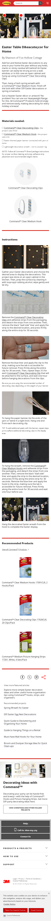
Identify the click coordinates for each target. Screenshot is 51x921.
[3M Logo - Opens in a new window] (7, 3)
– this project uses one (24, 135)
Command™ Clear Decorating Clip (24, 373)
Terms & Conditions (33, 879)
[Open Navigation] (47, 3)
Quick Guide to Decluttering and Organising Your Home (20, 722)
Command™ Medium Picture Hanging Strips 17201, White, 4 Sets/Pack (24, 658)
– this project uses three (22, 129)
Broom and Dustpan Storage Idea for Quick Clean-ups (25, 745)
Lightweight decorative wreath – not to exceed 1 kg (25, 146)
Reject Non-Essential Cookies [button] (15, 910)
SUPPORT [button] (9, 864)
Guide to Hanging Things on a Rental (22, 730)
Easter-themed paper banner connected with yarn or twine (25, 141)
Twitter (29, 677)
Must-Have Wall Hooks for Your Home (22, 736)
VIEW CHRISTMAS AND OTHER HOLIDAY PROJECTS (25, 809)
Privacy (21, 879)
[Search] (40, 3)
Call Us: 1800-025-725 (27, 830)
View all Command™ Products (14, 549)
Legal (15, 879)
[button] (11, 916)
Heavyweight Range (37, 98)
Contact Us (25, 836)
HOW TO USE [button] (11, 856)
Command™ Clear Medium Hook (20, 85)
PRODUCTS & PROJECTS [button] (17, 848)
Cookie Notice (9, 904)
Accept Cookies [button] (36, 910)
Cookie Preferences (20, 881)
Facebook (22, 677)
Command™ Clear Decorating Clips (24, 77)
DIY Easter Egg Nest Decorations (20, 714)
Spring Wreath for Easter (16, 707)
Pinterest (36, 677)
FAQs (25, 823)
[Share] (43, 677)
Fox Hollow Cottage (30, 58)
